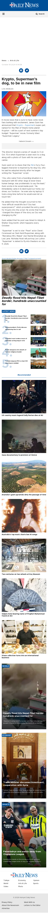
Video (5, 886)
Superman (29, 125)
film (32, 165)
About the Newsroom (10, 905)
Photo (20, 886)
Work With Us (29, 902)
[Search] (37, 14)
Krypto (19, 125)
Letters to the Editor (32, 905)
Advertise (6, 908)
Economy (22, 880)
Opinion (36, 880)
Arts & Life (14, 60)
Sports (35, 883)
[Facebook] (21, 70)
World (5, 883)
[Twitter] (27, 70)
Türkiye (6, 880)
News (4, 60)
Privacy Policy (7, 902)
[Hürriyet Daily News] (24, 5)
